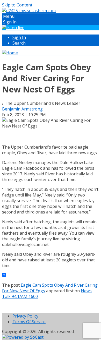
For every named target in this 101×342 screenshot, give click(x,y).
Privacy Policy (25, 316)
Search (19, 43)
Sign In (19, 37)
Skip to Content (17, 5)
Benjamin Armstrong (22, 109)
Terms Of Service (29, 321)
